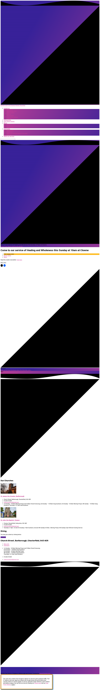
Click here (19, 260)
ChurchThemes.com (44, 673)
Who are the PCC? (12, 111)
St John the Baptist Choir (13, 126)
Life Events (7, 129)
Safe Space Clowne (9, 121)
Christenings (10, 130)
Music (5, 123)
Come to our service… (17, 246)
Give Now (3, 537)
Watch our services (9, 136)
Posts (6, 246)
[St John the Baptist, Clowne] (8, 517)
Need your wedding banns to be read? (17, 133)
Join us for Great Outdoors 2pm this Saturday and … (16, 370)
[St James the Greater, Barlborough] (8, 493)
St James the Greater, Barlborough (12, 496)
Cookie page (37, 683)
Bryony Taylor (7, 255)
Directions (6, 545)
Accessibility (10, 115)
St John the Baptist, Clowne (10, 520)
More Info (6, 544)
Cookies (9, 118)
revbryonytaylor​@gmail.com (11, 502)
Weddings (9, 132)
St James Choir (11, 124)
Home (2, 246)
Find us (9, 114)
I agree (13, 684)
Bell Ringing (10, 127)
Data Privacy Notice (12, 117)
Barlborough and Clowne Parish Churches (13, 105)
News (9, 246)
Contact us (7, 108)
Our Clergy (10, 109)
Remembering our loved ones (9, 373)
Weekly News (10, 112)
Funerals (9, 135)
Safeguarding (7, 120)
